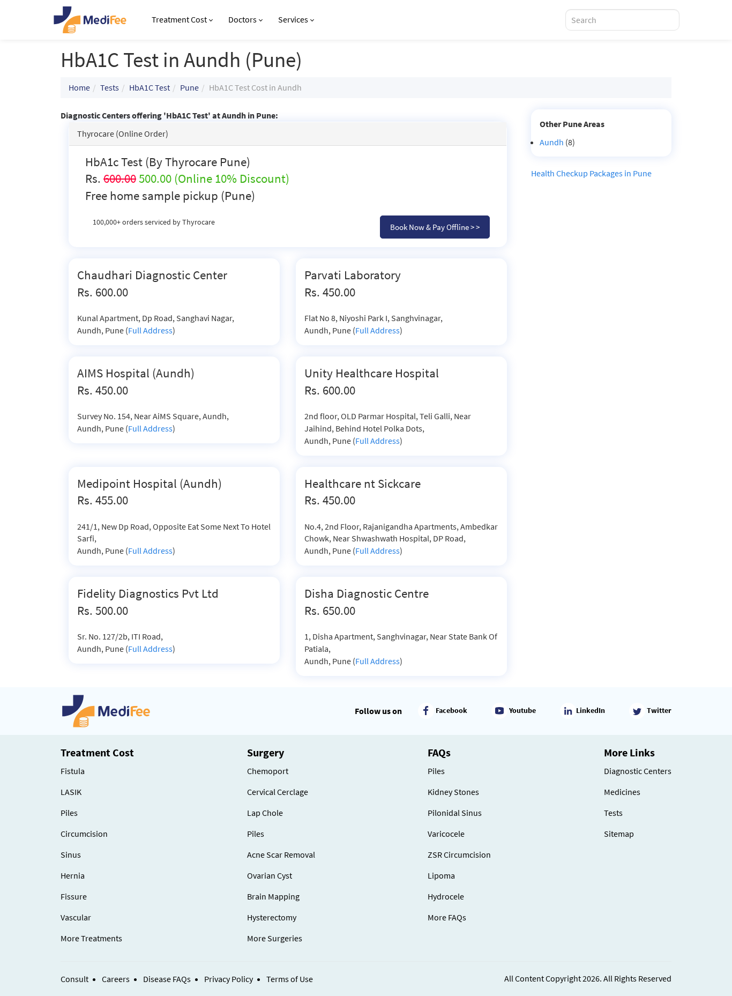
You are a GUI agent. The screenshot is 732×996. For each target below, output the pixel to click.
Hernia (73, 875)
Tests (109, 87)
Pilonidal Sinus (455, 812)
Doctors (242, 19)
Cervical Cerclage (277, 791)
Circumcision (84, 833)
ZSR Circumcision (459, 854)
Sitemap (619, 833)
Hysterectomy (271, 917)
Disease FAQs (167, 978)
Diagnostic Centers (637, 770)
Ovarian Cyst (269, 875)
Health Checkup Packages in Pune (591, 173)
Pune (189, 87)
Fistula (73, 770)
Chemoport (267, 770)
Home (79, 87)
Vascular (76, 917)
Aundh (552, 142)
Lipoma (441, 875)
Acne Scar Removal (281, 854)
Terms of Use (289, 978)
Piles (69, 812)
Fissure (74, 896)
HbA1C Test (149, 87)
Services (293, 19)
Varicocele (446, 833)
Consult (74, 978)
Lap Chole (265, 812)
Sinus (71, 854)
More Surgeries (274, 938)
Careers (116, 978)
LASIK (71, 791)
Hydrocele (446, 896)
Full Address (150, 330)
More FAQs (447, 917)
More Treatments (91, 938)
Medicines (622, 791)
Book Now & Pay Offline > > (435, 227)
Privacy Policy (228, 978)
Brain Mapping (273, 896)
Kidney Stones (453, 791)
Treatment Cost (179, 19)
